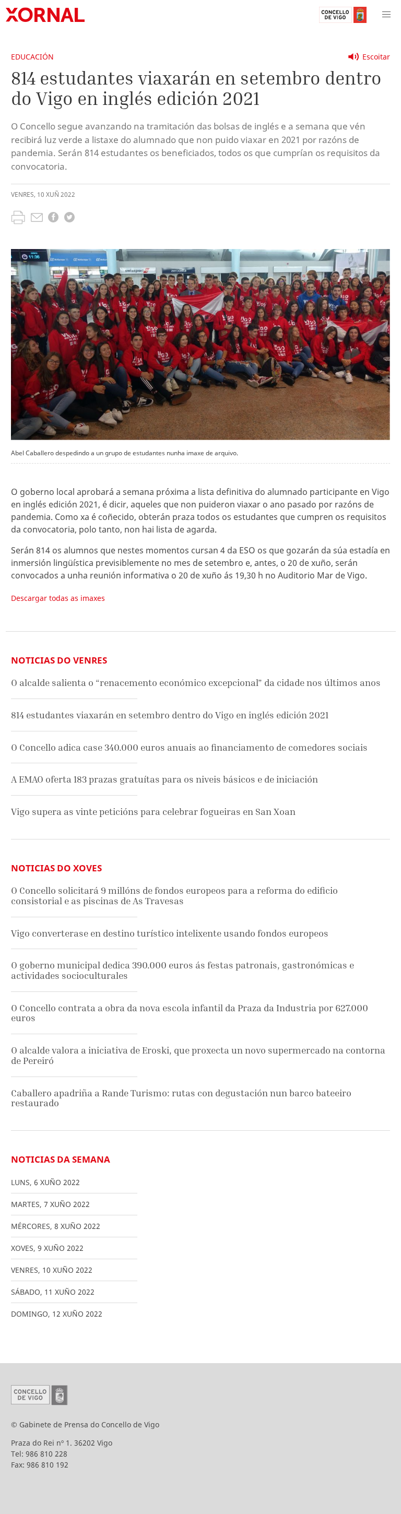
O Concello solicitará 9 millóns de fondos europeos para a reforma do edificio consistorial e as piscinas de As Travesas (174, 895)
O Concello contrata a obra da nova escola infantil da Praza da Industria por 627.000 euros (189, 1013)
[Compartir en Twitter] (69, 218)
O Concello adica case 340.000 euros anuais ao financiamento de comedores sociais (189, 747)
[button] (386, 14)
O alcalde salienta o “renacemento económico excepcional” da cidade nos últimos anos (196, 682)
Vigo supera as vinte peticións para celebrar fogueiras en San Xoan (153, 811)
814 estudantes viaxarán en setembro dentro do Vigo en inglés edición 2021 (169, 714)
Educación (32, 57)
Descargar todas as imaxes (58, 598)
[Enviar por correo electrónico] (37, 218)
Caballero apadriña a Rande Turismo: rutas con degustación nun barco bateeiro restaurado (181, 1098)
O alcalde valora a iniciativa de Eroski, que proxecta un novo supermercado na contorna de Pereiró (198, 1055)
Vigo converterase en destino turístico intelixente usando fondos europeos (169, 933)
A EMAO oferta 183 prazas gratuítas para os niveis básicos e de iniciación (164, 779)
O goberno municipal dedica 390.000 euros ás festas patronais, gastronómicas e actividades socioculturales (182, 970)
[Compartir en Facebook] (53, 218)
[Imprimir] (18, 218)
